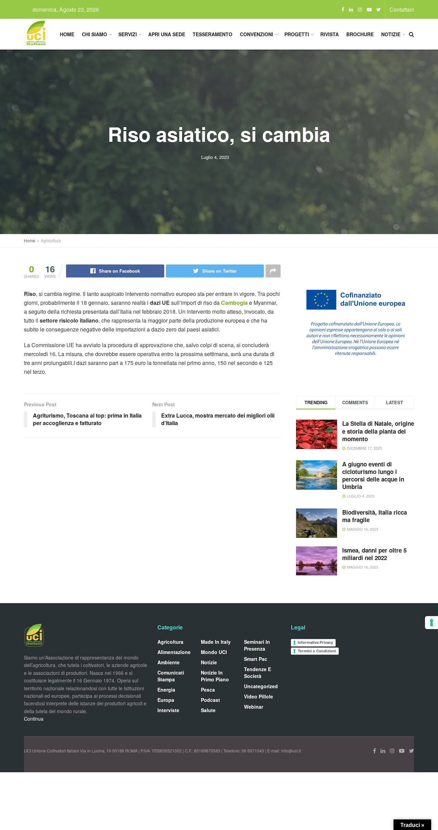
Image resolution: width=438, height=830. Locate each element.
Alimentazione (174, 652)
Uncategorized (261, 686)
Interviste (168, 710)
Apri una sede (166, 34)
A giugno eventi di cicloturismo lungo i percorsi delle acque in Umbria (373, 475)
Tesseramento (212, 34)
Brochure (360, 34)
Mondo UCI (214, 652)
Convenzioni (256, 34)
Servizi (127, 34)
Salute (208, 710)
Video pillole (258, 696)
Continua (33, 718)
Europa (165, 699)
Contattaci (401, 9)
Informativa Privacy (315, 642)
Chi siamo (94, 34)
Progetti (296, 34)
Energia (166, 689)
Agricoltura (51, 240)
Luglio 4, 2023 (215, 157)
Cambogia (235, 303)
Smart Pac (255, 658)
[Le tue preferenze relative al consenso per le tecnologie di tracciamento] (431, 622)
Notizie (390, 34)
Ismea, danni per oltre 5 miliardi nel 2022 (374, 554)
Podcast (210, 699)
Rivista (329, 34)
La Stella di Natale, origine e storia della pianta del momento (378, 431)
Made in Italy (216, 641)
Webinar (253, 706)
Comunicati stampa (170, 676)
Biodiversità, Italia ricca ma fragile (374, 516)
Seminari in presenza (257, 645)
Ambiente (168, 662)
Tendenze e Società (257, 672)
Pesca (208, 689)
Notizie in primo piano (215, 676)
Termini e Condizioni (317, 651)
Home (67, 34)
